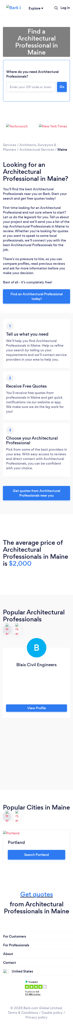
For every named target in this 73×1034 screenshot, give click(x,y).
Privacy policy (36, 1017)
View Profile (36, 708)
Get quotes (36, 894)
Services (9, 145)
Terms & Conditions (23, 1012)
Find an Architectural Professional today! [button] (37, 296)
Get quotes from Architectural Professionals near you (36, 493)
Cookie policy (52, 1012)
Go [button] (62, 86)
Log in (65, 7)
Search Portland (36, 854)
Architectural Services (36, 149)
